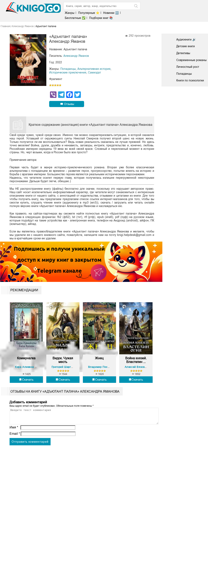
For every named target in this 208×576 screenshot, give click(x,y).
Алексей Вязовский (138, 366)
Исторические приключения (67, 72)
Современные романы (191, 60)
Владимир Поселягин (102, 366)
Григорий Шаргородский (67, 366)
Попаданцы (68, 68)
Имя (14, 427)
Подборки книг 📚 (101, 18)
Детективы (183, 53)
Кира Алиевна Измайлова (32, 366)
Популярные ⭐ (88, 12)
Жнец (99, 358)
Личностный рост (187, 66)
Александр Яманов (76, 55)
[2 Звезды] (53, 85)
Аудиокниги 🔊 (186, 39)
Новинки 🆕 (111, 12)
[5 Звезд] (60, 85)
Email (15, 433)
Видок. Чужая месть (63, 360)
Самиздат (94, 72)
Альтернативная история (93, 68)
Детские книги (185, 46)
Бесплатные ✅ (75, 18)
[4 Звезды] (57, 85)
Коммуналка (26, 358)
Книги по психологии (190, 80)
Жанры (69, 12)
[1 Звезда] (50, 85)
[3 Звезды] (55, 85)
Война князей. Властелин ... (136, 360)
